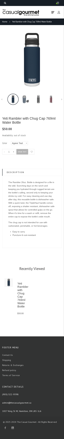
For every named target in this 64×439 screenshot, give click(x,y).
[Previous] (6, 59)
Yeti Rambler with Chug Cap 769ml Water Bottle (32, 21)
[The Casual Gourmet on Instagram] (13, 428)
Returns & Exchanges (13, 365)
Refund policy (9, 370)
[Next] (58, 59)
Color (4, 143)
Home (4, 21)
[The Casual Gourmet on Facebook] (5, 428)
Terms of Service (11, 375)
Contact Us (7, 355)
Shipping (6, 360)
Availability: (8, 135)
